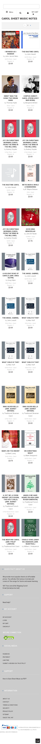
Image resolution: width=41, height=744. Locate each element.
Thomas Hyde (12, 103)
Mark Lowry (12, 453)
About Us (6, 699)
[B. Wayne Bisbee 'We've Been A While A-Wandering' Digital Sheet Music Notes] (30, 173)
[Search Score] (20, 13)
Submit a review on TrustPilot (14, 663)
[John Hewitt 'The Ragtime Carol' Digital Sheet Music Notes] (30, 40)
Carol (14, 59)
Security (6, 708)
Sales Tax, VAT (8, 717)
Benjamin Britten (31, 103)
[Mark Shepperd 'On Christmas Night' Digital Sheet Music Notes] (30, 439)
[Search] (37, 3)
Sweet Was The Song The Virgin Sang (10, 98)
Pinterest (6, 657)
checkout (6, 626)
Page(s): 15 (30, 59)
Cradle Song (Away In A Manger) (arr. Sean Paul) (30, 542)
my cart (6, 623)
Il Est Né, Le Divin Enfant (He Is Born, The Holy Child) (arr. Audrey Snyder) (10, 499)
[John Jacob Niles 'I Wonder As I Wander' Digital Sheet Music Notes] (11, 40)
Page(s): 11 (30, 154)
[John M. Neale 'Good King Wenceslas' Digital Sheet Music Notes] (30, 217)
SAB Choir (8, 283)
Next (30, 25)
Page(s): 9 (30, 551)
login (5, 620)
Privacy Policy (8, 711)
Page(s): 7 (30, 281)
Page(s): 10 (10, 514)
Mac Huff (31, 320)
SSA (28, 192)
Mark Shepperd (31, 456)
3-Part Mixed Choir (8, 512)
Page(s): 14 (30, 325)
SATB (8, 190)
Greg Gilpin (12, 280)
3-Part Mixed (28, 152)
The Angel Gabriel (30, 274)
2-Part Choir (8, 152)
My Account (7, 617)
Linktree (6, 660)
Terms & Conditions (10, 705)
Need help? (6, 602)
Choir (8, 105)
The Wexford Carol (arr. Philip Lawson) (10, 542)
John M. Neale (31, 234)
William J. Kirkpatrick (31, 546)
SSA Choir (8, 323)
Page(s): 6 (10, 61)
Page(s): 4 (10, 108)
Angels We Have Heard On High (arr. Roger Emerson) (30, 497)
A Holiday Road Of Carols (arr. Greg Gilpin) (11, 276)
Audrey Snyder (11, 149)
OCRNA (28, 236)
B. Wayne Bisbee (31, 189)
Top (37, 741)
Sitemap (6, 714)
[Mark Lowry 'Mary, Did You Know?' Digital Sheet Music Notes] (11, 439)
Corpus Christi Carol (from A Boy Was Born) (30, 98)
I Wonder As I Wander (10, 53)
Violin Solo (8, 456)
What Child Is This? (30, 318)
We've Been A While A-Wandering (30, 186)
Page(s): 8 (10, 154)
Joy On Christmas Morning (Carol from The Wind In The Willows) (11, 143)
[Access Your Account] (28, 13)
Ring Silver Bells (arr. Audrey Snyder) (10, 409)
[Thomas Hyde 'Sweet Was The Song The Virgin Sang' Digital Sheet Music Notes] (11, 84)
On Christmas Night (30, 452)
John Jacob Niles (11, 56)
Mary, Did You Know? (11, 451)
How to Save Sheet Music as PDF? (15, 679)
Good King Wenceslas (30, 230)
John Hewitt (31, 54)
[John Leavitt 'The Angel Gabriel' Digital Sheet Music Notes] (30, 261)
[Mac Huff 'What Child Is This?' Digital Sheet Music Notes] (30, 306)
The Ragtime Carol (30, 52)
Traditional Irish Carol (11, 546)
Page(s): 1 (30, 239)
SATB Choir (8, 59)
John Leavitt (31, 276)
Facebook (6, 654)
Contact (6, 702)
